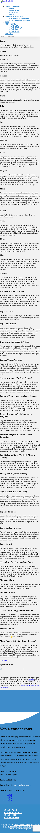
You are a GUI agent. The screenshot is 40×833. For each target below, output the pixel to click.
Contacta (9, 34)
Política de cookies (29, 827)
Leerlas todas (4, 660)
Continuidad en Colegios (19, 20)
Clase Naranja (15, 28)
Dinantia (31, 680)
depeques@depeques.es (22, 785)
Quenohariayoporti (24, 829)
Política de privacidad (15, 827)
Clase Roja (14, 30)
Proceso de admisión (14, 16)
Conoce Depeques (12, 7)
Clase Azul (14, 26)
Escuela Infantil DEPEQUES (24, 825)
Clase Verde (14, 32)
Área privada (10, 24)
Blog (7, 22)
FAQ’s (11, 14)
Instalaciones (15, 10)
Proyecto (13, 12)
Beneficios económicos (19, 18)
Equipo (12, 9)
